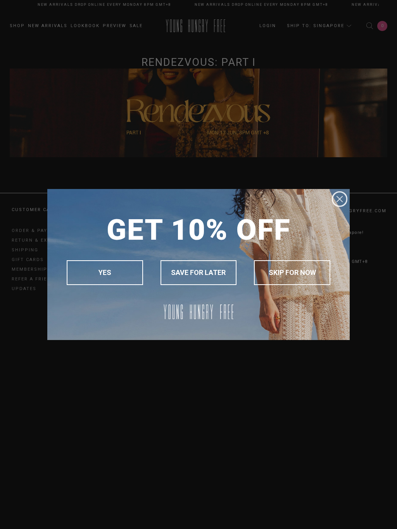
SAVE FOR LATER (198, 272)
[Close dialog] (340, 199)
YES (104, 272)
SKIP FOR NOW (292, 272)
